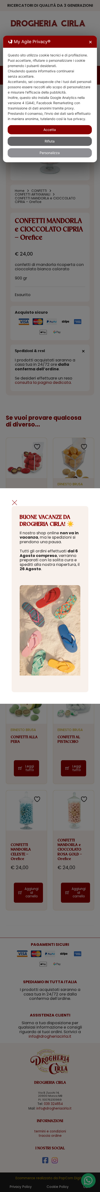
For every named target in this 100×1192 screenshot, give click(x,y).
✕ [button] (90, 42)
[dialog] (50, 99)
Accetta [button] (49, 130)
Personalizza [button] (50, 153)
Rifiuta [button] (50, 141)
